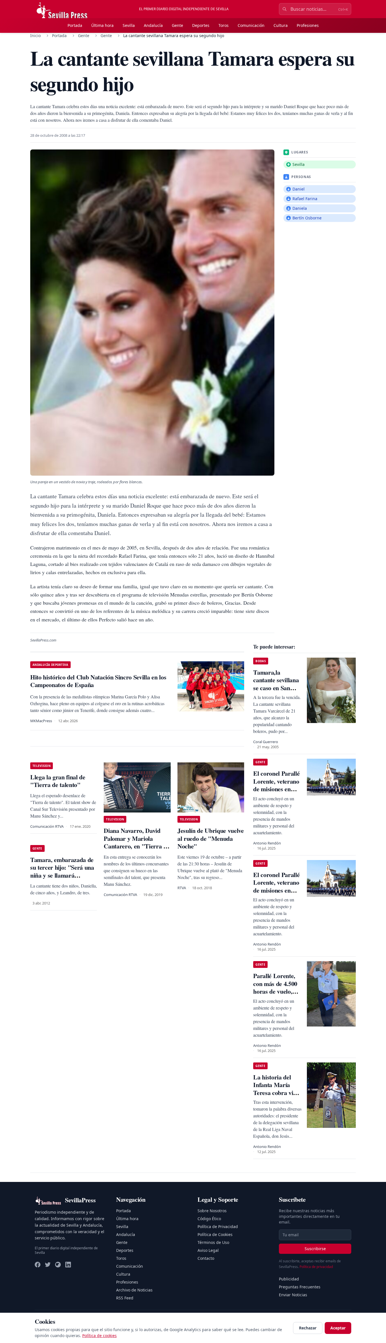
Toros (223, 25)
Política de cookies (99, 1335)
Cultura (281, 25)
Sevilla (129, 25)
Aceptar (338, 1328)
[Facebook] (37, 1264)
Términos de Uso (213, 1242)
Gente (177, 25)
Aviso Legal (208, 1250)
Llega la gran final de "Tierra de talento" (57, 781)
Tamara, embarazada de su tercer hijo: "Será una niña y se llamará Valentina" (62, 871)
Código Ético (209, 1218)
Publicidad (289, 1279)
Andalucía (153, 25)
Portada (75, 25)
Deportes (200, 25)
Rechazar (307, 1328)
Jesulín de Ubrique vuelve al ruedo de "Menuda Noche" (210, 838)
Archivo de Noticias (134, 1290)
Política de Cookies (215, 1234)
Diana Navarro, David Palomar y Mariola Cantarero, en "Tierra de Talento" (136, 842)
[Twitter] (48, 1264)
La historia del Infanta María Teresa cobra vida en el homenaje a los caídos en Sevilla (276, 1096)
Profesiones (308, 25)
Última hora (102, 25)
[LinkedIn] (68, 1264)
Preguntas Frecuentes (299, 1286)
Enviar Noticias (293, 1294)
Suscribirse (315, 1248)
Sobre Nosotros (212, 1210)
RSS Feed (124, 1298)
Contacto (206, 1258)
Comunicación (251, 25)
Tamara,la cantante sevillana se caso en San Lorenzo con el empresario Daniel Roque (277, 692)
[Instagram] (58, 1264)
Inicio (35, 35)
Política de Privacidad (218, 1226)
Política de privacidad (316, 1266)
